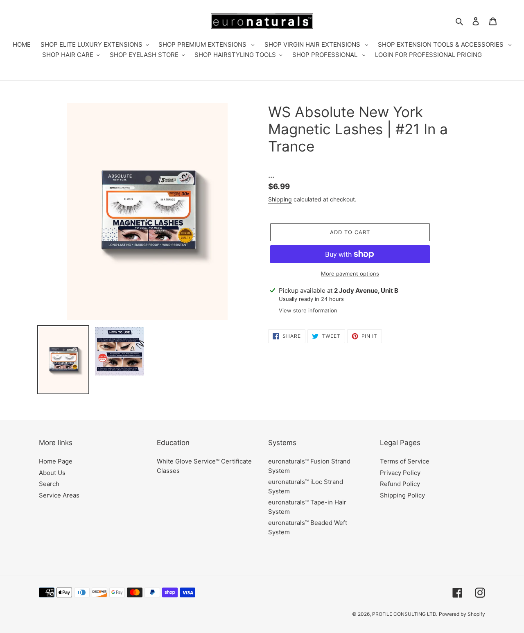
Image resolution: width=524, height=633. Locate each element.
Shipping (280, 199)
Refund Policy (400, 484)
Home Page (55, 461)
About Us (52, 473)
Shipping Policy (402, 495)
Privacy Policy (400, 473)
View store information (308, 310)
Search (49, 484)
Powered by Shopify (462, 614)
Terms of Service (404, 461)
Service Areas (59, 495)
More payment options (350, 273)
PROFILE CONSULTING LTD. (404, 614)
